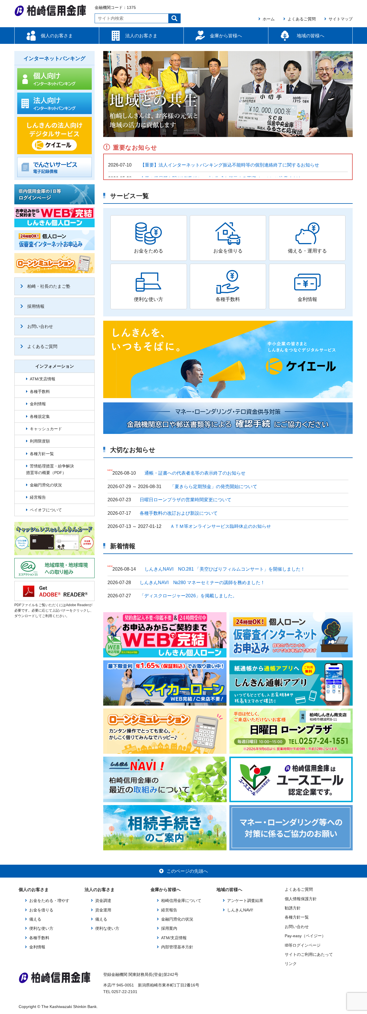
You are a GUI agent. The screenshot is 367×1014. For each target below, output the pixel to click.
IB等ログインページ (303, 945)
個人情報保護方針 (301, 898)
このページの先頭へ (187, 871)
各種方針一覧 (42, 453)
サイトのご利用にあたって (309, 954)
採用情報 (35, 306)
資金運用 (103, 910)
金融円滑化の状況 (46, 485)
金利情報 (38, 404)
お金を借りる (41, 910)
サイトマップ (341, 19)
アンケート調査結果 (245, 900)
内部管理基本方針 (177, 947)
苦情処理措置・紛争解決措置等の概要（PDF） (50, 469)
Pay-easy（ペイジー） (305, 935)
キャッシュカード (46, 428)
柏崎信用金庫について (181, 900)
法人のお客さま (141, 35)
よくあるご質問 (302, 19)
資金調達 (103, 900)
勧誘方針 (293, 908)
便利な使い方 (41, 928)
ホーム (269, 19)
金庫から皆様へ (226, 35)
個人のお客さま (57, 35)
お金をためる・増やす (49, 900)
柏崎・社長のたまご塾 (48, 286)
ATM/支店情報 (42, 379)
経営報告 (38, 497)
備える (35, 919)
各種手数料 (40, 391)
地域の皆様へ (310, 35)
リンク (291, 963)
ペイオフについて (46, 510)
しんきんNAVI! (240, 910)
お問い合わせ (40, 326)
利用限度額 (40, 441)
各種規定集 (40, 416)
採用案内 (169, 928)
